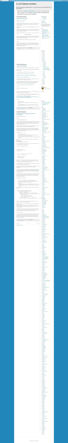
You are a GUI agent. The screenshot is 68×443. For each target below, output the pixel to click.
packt (42, 121)
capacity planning (44, 333)
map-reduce (43, 178)
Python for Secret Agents (45, 34)
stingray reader (44, 146)
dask (42, 344)
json (42, 271)
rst (42, 134)
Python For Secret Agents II (45, 35)
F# (42, 312)
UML (42, 191)
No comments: (25, 107)
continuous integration (45, 257)
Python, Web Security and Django (46, 102)
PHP (42, 172)
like (42, 376)
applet (43, 326)
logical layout (43, 273)
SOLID (43, 190)
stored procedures (44, 418)
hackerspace (43, 358)
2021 (43, 54)
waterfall (43, 184)
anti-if (42, 324)
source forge (43, 416)
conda (43, 255)
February (44, 76)
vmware (43, 425)
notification (43, 386)
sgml (42, 413)
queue (43, 403)
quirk (42, 404)
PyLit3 (43, 318)
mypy (42, 230)
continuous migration (44, 258)
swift (42, 419)
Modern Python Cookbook (45, 31)
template (43, 296)
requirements (43, 201)
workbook (43, 428)
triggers (43, 299)
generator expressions (45, 356)
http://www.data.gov (36, 169)
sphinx (43, 158)
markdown (43, 228)
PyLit (42, 173)
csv (42, 154)
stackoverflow (44, 203)
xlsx (42, 433)
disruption (43, 218)
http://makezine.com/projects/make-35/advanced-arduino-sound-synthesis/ (26, 75)
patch (42, 282)
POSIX (43, 317)
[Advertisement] (28, 57)
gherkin (43, 221)
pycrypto (43, 399)
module (43, 384)
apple (43, 213)
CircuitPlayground (44, 187)
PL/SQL (43, 316)
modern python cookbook (45, 169)
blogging (43, 162)
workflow (43, 429)
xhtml (42, 302)
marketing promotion (44, 274)
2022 (43, 53)
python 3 (20, 220)
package (43, 390)
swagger (43, 295)
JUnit (42, 246)
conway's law (43, 259)
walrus (43, 426)
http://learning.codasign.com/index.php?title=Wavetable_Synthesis (25, 73)
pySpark (43, 398)
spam (42, 417)
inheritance (43, 367)
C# (42, 243)
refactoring (43, 199)
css (42, 260)
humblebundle (44, 361)
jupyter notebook (44, 371)
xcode (43, 430)
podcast (43, 285)
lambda (43, 373)
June (43, 72)
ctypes (43, 343)
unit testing (22, 220)
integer (43, 368)
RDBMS (43, 174)
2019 (43, 56)
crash (42, 342)
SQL (42, 120)
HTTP (43, 315)
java (42, 126)
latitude (43, 374)
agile (42, 118)
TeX (42, 250)
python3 (43, 157)
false (42, 353)
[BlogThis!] (29, 47)
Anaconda (43, 242)
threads (43, 297)
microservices (44, 276)
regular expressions (44, 200)
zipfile (43, 434)
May (43, 73)
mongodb (43, 198)
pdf (42, 232)
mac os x (43, 144)
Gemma (43, 314)
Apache (43, 160)
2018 (43, 57)
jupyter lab (43, 370)
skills (42, 414)
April (43, 74)
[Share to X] (30, 47)
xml (42, 139)
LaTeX (43, 189)
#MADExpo (43, 207)
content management (44, 256)
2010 (43, 83)
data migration (44, 215)
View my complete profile (47, 88)
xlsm (42, 432)
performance (43, 133)
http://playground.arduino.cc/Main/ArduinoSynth (23, 77)
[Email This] (28, 47)
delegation (43, 347)
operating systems (44, 388)
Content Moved (43, 22)
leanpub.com (43, 375)
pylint (42, 400)
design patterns (44, 123)
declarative (43, 346)
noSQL (43, 137)
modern (43, 383)
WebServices (43, 192)
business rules (44, 332)
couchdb (43, 340)
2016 (43, 59)
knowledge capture (44, 128)
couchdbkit (43, 341)
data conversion (44, 155)
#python (43, 115)
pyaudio (43, 289)
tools (42, 170)
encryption (43, 219)
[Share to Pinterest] (32, 47)
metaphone (43, 381)
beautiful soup (44, 214)
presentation (43, 286)
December (44, 61)
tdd (42, 135)
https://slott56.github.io (30, 11)
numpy (43, 279)
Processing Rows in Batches (45, 103)
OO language (43, 247)
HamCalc (43, 125)
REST (43, 161)
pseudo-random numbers (45, 234)
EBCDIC (43, 245)
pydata (43, 235)
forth (42, 355)
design (43, 163)
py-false (43, 397)
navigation (43, 231)
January (44, 77)
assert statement (44, 327)
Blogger (37, 440)
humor (43, 270)
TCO (42, 249)
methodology (43, 275)
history (43, 360)
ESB (42, 310)
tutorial (43, 300)
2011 (43, 82)
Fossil (43, 313)
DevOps (43, 188)
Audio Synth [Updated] (22, 66)
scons (43, 410)
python (43, 108)
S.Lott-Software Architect (26, 4)
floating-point (43, 354)
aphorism (43, 325)
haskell (43, 359)
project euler (43, 396)
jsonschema (43, 272)
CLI (42, 244)
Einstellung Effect (44, 311)
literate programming (44, 127)
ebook (43, 176)
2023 (43, 52)
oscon (43, 389)
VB (42, 212)
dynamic (43, 263)
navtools (43, 278)
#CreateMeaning (44, 303)
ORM (42, 248)
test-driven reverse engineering (46, 147)
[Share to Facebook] (31, 47)
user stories (43, 204)
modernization (44, 229)
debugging (43, 345)
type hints (43, 149)
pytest (43, 402)
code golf (43, 338)
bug (42, 331)
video (42, 301)
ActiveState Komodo (23, 23)
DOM (42, 309)
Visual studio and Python (22, 18)
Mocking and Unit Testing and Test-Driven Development (46, 69)
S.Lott (46, 87)
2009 (43, 84)
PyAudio (24, 88)
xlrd (42, 431)
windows (43, 205)
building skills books (44, 116)
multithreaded (44, 277)
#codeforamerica (44, 241)
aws (42, 328)
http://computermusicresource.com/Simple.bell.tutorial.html (26, 84)
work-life (43, 427)
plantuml (43, 284)
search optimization (44, 411)
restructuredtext (44, 202)
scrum (43, 183)
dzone (43, 264)
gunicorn (43, 357)
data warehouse (44, 262)
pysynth (43, 401)
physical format (44, 283)
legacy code (43, 226)
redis (42, 405)
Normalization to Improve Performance (45, 104)
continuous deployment (45, 339)
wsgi (42, 206)
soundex (43, 415)
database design (44, 114)
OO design (43, 113)
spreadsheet (43, 159)
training (43, 298)
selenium (43, 412)
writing (43, 185)
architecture (43, 112)
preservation (43, 233)
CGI (42, 186)
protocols (43, 288)
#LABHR (43, 304)
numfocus (43, 387)
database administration (45, 216)
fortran (43, 220)
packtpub (43, 156)
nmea (43, 385)
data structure (44, 261)
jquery (43, 369)
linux (42, 227)
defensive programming (45, 217)
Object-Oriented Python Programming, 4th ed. (45, 30)
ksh (42, 372)
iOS (42, 362)
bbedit (43, 329)
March (44, 75)
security (43, 138)
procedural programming (45, 287)
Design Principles (44, 122)
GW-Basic (43, 171)
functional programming (45, 124)
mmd (42, 382)
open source (43, 145)
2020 (43, 55)
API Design (43, 136)
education (43, 177)
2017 (43, 58)
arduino (43, 175)
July (43, 71)
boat (42, 330)
